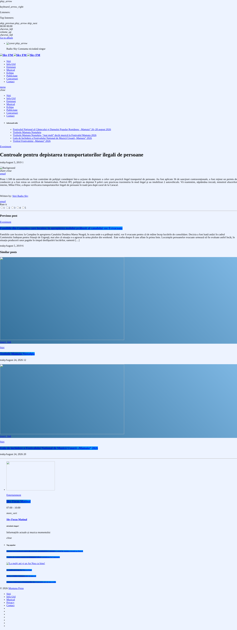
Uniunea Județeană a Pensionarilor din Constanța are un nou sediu (31, 582)
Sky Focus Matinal (18, 501)
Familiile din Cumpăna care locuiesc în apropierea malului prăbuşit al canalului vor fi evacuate (61, 228)
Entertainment (13, 495)
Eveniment (5, 146)
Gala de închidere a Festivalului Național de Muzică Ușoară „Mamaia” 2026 (52, 138)
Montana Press (16, 588)
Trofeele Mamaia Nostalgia (27, 132)
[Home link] (20, 55)
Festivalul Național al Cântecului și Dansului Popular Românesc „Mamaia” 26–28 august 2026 (62, 129)
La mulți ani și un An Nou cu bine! (19, 570)
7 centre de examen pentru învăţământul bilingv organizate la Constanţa (33, 557)
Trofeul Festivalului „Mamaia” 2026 (32, 141)
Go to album (6, 38)
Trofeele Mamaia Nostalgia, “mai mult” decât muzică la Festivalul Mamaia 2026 (54, 135)
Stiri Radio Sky (20, 196)
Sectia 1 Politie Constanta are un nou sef (21, 576)
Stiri (2, 347)
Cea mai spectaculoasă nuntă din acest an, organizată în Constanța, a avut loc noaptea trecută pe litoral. (44, 551)
